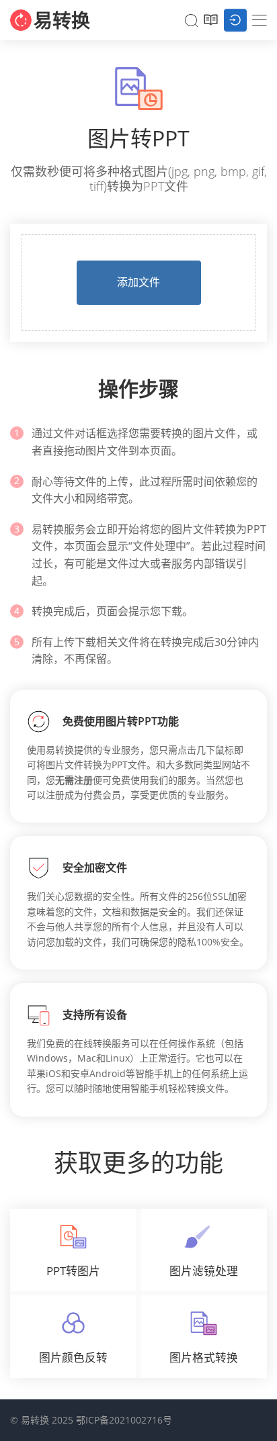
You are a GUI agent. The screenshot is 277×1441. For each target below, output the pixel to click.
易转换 (62, 20)
